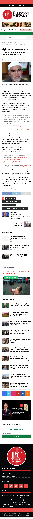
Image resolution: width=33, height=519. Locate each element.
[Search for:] (16, 37)
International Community (11, 201)
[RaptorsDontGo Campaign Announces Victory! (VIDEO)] (5, 256)
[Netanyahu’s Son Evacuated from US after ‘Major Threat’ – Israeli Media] (5, 367)
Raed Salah (23, 208)
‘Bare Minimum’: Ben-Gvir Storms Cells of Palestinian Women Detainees (20, 323)
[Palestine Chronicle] (16, 465)
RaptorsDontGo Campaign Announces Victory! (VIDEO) (18, 255)
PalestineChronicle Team (22, 515)
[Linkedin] (23, 5)
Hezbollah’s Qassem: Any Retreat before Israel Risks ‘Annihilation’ (20, 304)
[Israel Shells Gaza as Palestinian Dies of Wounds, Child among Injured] (5, 341)
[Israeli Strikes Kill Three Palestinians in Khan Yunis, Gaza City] (5, 376)
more (11, 506)
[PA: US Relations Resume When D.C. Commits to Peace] (5, 247)
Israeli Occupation (9, 205)
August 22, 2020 (7, 59)
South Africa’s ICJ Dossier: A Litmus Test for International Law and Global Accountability (19, 349)
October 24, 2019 (15, 258)
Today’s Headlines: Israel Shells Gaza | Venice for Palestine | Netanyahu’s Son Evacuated (20, 384)
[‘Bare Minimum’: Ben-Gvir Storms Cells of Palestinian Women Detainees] (5, 323)
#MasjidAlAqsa (22, 157)
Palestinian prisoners (10, 208)
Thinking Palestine (7, 481)
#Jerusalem (13, 160)
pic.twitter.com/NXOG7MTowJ (12, 126)
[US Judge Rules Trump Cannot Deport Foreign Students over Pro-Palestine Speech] (5, 314)
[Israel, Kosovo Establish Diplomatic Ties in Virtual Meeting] (5, 238)
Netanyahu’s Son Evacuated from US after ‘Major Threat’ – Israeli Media (19, 367)
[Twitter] (13, 5)
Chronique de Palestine (8, 476)
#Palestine (7, 160)
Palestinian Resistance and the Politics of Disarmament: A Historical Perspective (20, 331)
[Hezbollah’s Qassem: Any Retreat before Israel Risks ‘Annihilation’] (5, 305)
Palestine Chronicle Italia (8, 479)
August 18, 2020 (26, 166)
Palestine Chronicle (7, 473)
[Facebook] (9, 5)
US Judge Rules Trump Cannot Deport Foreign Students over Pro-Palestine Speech (19, 314)
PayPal (5, 274)
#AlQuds (19, 160)
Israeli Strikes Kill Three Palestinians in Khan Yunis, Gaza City (20, 376)
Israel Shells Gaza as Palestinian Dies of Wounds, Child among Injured (20, 340)
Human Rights (10, 198)
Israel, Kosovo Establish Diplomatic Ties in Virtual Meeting (18, 238)
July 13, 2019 (14, 249)
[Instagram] (16, 5)
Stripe (27, 271)
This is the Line (8, 267)
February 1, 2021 (15, 241)
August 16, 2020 (24, 130)
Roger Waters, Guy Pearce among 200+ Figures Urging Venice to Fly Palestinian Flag (19, 358)
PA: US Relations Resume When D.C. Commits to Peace (20, 246)
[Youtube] (19, 5)
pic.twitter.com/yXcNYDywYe (12, 162)
